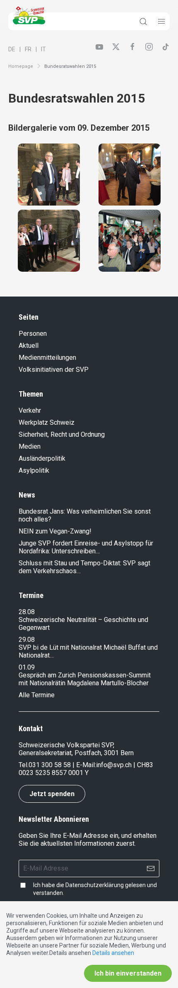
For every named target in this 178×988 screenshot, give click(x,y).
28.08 (27, 612)
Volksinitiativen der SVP (54, 369)
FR (28, 49)
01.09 (27, 667)
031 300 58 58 (50, 765)
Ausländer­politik (42, 458)
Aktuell (28, 345)
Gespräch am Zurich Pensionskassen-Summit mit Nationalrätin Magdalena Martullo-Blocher (85, 679)
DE (11, 49)
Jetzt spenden (52, 794)
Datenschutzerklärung (94, 885)
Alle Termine (37, 695)
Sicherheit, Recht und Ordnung (62, 434)
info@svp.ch (114, 765)
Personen (33, 333)
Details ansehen (113, 953)
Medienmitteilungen (47, 357)
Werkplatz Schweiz (47, 422)
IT (43, 49)
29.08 (27, 640)
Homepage (20, 66)
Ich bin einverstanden (127, 973)
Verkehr (30, 410)
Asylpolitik (34, 470)
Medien (30, 446)
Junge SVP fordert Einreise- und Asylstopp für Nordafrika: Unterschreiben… (86, 547)
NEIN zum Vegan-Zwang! (55, 531)
